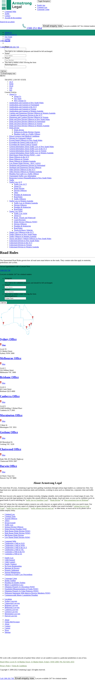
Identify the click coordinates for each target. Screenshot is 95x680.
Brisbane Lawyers (11, 605)
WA (10, 90)
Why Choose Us (11, 35)
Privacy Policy (5, 666)
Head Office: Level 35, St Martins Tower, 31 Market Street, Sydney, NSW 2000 (29, 662)
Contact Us (4, 47)
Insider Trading (10, 581)
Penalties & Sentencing (22, 195)
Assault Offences (11, 519)
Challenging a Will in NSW (15, 545)
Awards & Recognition (13, 18)
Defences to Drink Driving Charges (27, 132)
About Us (8, 33)
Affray (7, 521)
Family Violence (11, 564)
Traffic (7, 14)
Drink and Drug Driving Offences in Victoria (25, 124)
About (7, 620)
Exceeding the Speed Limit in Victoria (23, 144)
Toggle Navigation (44, 1)
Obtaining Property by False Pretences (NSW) (21, 591)
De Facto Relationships (13, 566)
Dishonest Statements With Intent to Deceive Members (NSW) (27, 593)
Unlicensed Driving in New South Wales (24, 241)
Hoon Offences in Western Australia (22, 161)
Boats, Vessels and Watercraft (24, 218)
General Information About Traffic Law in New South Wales (31, 147)
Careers (7, 628)
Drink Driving (19, 188)
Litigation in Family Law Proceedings (18, 574)
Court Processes (20, 220)
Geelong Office (9, 432)
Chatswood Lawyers (12, 603)
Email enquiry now (8, 73)
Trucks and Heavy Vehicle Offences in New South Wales (30, 239)
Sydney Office (8, 339)
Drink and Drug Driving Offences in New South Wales (29, 119)
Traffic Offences (20, 199)
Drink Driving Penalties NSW (16, 529)
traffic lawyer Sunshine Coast (37, 500)
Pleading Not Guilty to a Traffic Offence (24, 174)
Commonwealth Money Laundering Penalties (21, 595)
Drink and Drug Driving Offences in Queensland (27, 122)
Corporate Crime (43, 9)
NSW (11, 84)
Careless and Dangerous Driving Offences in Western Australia (32, 113)
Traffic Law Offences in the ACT (21, 232)
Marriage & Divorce (12, 568)
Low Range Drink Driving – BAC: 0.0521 (25, 163)
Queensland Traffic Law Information (22, 176)
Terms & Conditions (19, 666)
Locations (8, 599)
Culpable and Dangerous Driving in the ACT (25, 115)
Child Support (10, 560)
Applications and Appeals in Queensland (24, 105)
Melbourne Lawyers (12, 607)
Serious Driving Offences (14, 527)
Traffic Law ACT (15, 182)
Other (16, 193)
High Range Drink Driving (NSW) (17, 531)
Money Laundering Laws (14, 585)
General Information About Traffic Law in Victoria (27, 151)
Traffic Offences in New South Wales (23, 234)
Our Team (8, 37)
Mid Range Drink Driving (14, 535)
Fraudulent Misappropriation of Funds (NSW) (21, 589)
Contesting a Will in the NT (15, 552)
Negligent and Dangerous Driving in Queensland (27, 165)
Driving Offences (20, 190)
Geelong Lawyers (11, 612)
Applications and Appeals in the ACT (23, 107)
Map (4, 345)
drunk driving (55, 500)
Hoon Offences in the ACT (19, 157)
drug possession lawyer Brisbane (76, 500)
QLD (11, 86)
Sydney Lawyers (11, 601)
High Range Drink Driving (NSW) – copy (24, 155)
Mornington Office (11, 415)
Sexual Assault (10, 523)
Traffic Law (9, 525)
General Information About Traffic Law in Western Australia (31, 153)
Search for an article (7, 22)
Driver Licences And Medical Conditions (24, 136)
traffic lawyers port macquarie (17, 508)
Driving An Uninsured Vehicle (20, 138)
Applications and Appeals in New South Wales (26, 103)
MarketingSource (11, 64)
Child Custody (10, 562)
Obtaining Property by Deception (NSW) (20, 587)
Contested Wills (10, 12)
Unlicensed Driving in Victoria (20, 245)
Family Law (9, 558)
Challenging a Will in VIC (14, 550)
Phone (7, 47)
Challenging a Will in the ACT (16, 548)
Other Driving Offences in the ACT (22, 170)
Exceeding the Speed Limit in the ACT (23, 142)
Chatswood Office (10, 449)
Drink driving (14, 128)
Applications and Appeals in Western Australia (26, 111)
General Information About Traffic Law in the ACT (28, 149)
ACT (11, 82)
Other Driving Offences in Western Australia (25, 172)
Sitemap (8, 632)
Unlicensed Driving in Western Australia (24, 247)
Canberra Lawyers (11, 610)
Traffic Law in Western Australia (21, 201)
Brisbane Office (9, 377)
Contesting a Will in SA (13, 554)
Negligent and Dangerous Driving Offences (25, 167)
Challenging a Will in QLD (15, 543)
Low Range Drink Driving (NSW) (17, 537)
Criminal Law (42, 7)
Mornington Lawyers (12, 614)
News (7, 630)
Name (7, 53)
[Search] (5, 43)
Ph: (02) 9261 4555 (67, 662)
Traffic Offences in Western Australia (22, 236)
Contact (7, 16)
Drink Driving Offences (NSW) (25, 222)
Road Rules (18, 197)
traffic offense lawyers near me (42, 508)
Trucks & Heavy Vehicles (23, 230)
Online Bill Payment (12, 622)
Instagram (8, 278)
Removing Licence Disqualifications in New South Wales (30, 178)
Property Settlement (12, 570)
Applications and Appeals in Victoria (22, 109)
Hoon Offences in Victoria (19, 159)
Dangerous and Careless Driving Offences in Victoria (28, 117)
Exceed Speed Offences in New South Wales (25, 140)
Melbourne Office (10, 358)
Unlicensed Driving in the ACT (20, 243)
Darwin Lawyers (11, 616)
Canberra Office (10, 396)
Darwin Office (8, 466)
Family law (41, 5)
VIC (11, 88)
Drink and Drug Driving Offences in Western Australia (29, 126)
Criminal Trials (10, 516)
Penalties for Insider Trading (15, 583)
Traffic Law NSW (16, 211)
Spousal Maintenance (12, 572)
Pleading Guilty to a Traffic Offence (27, 134)
